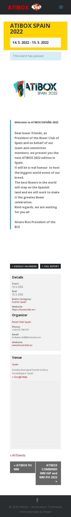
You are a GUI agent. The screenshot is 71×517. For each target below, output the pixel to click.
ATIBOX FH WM (23, 467)
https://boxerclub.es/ (23, 309)
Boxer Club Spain (21, 321)
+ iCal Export (50, 266)
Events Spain (19, 302)
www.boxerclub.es (22, 345)
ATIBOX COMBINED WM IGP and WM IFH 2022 (48, 473)
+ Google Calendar (24, 266)
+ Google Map (19, 376)
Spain (15, 364)
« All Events (17, 455)
